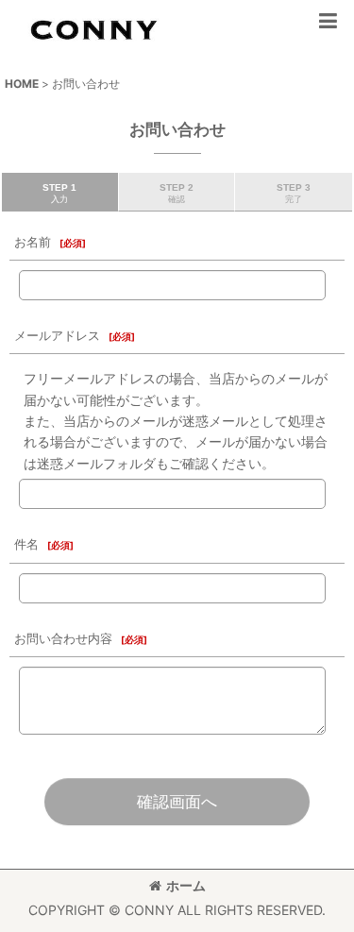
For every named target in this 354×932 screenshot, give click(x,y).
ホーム (186, 885)
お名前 (32, 242)
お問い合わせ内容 (63, 639)
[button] (328, 21)
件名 (26, 544)
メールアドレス (57, 336)
